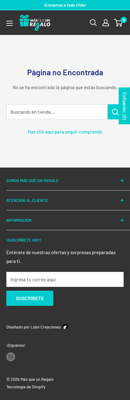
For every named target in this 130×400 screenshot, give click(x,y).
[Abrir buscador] (93, 22)
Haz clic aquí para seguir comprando (65, 131)
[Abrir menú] (9, 23)
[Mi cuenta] (106, 22)
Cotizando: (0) (124, 105)
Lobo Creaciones (46, 326)
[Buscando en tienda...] (116, 111)
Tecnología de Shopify (25, 386)
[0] (118, 22)
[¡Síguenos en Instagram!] (10, 356)
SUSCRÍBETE (30, 298)
